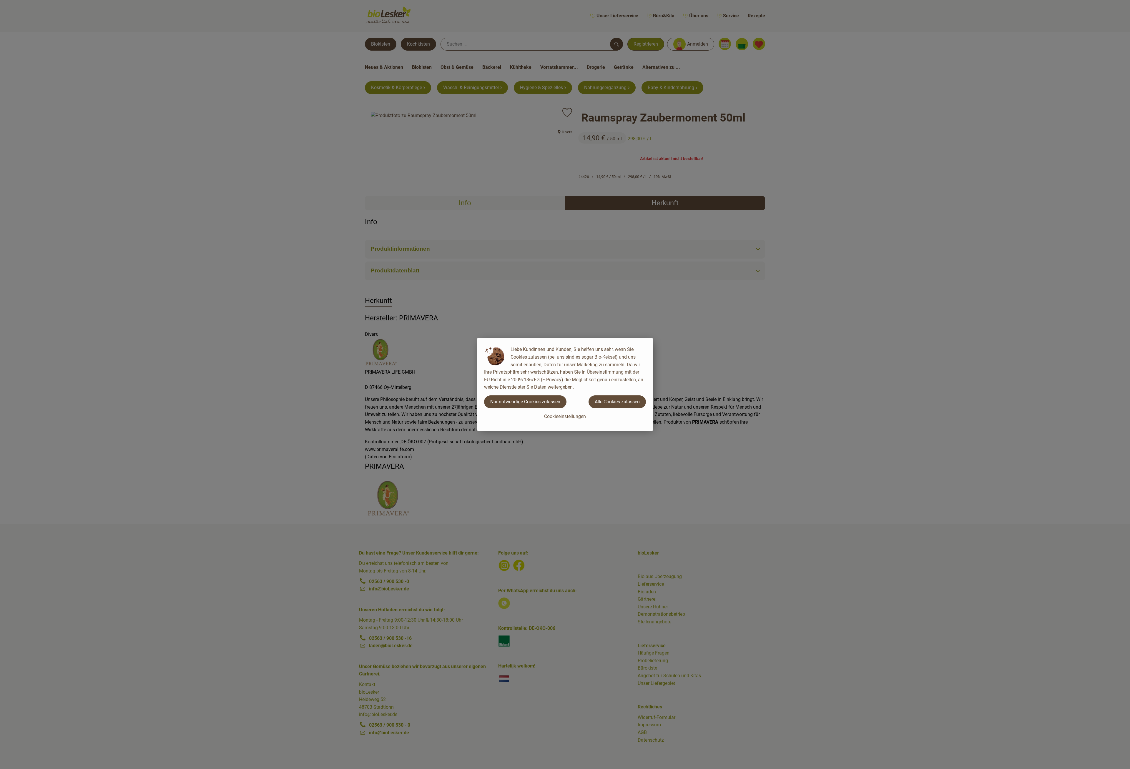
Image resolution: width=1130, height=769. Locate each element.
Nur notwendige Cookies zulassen (525, 402)
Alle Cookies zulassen (617, 402)
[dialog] (565, 384)
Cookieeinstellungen (565, 416)
